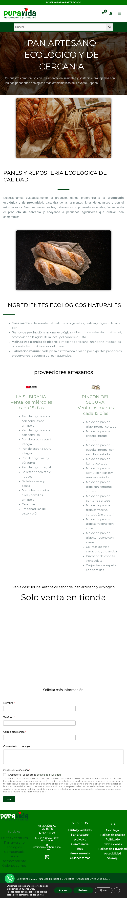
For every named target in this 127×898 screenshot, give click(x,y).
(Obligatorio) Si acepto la (34, 774)
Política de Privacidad (112, 848)
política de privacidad (49, 774)
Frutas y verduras (14, 838)
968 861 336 (48, 833)
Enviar (9, 799)
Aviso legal (113, 830)
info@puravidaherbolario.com (47, 848)
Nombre (9, 703)
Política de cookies (112, 834)
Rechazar (83, 890)
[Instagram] (47, 857)
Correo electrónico (14, 732)
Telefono (9, 717)
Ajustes (103, 890)
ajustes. (40, 894)
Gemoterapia (14, 852)
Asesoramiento (14, 861)
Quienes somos (14, 865)
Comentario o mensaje (16, 746)
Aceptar (63, 890)
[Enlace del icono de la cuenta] (110, 13)
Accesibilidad (112, 853)
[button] (10, 878)
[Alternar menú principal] (120, 13)
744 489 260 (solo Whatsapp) (48, 839)
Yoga (14, 856)
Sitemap (112, 858)
